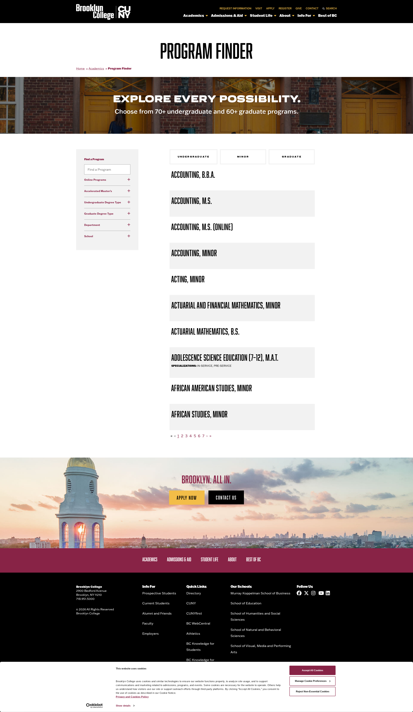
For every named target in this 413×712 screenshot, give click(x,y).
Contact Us (226, 497)
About (285, 15)
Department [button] (92, 225)
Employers (150, 633)
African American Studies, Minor (211, 388)
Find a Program (94, 159)
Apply (270, 8)
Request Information (235, 8)
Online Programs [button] (95, 179)
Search (331, 8)
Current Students (156, 603)
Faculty (147, 623)
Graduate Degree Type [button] (98, 213)
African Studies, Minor (199, 414)
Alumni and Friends (157, 613)
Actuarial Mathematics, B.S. (205, 331)
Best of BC (327, 15)
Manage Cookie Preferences (311, 680)
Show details (123, 705)
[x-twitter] (306, 593)
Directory (193, 593)
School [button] (88, 236)
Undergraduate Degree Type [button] (102, 202)
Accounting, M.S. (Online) (202, 227)
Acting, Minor (188, 279)
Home (80, 68)
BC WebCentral (198, 623)
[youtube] (320, 593)
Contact (312, 8)
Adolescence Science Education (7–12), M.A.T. (224, 357)
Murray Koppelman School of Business (260, 593)
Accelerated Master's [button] (98, 191)
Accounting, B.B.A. (193, 174)
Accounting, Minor (194, 253)
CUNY (191, 603)
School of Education (246, 603)
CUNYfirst (194, 613)
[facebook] (299, 593)
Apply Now (187, 497)
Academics (193, 15)
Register (285, 8)
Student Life (261, 15)
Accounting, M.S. (191, 200)
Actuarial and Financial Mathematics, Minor (226, 305)
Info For (304, 15)
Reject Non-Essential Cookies (312, 691)
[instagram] (313, 593)
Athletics (193, 633)
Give (299, 8)
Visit (258, 8)
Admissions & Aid (227, 15)
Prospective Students (159, 593)
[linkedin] (328, 593)
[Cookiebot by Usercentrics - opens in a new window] (94, 705)
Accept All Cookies (312, 670)
